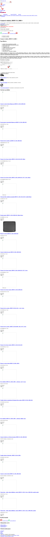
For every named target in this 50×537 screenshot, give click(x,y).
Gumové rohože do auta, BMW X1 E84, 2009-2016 (10, 252)
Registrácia (2, 5)
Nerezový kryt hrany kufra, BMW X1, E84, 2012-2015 (11, 344)
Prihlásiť (4, 4)
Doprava (4, 526)
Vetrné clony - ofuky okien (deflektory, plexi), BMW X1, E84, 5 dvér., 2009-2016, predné (18, 510)
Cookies (1, 526)
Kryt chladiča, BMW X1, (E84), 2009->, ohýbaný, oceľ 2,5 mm (13, 381)
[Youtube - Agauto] (10, 536)
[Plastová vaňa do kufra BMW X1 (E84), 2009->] (9, 361)
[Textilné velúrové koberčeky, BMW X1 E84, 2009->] (9, 453)
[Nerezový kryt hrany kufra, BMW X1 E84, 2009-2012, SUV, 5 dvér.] (9, 268)
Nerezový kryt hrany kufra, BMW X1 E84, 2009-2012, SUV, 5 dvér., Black (15, 177)
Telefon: (1, 62)
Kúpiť (1, 108)
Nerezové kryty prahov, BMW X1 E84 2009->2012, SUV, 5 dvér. (13, 326)
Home (2, 15)
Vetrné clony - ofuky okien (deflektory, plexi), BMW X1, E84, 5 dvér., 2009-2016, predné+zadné (19, 492)
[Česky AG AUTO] (1, 12)
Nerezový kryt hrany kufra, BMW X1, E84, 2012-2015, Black (12, 159)
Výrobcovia (2, 530)
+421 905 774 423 (13, 33)
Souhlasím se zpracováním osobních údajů (8, 72)
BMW (5, 15)
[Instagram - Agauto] (3, 536)
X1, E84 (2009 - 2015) (9, 15)
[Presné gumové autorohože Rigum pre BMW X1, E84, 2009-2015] (9, 120)
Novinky (1, 531)
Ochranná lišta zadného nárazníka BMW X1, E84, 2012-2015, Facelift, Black (15, 196)
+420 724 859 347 (5, 33)
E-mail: (1, 61)
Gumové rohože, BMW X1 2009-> (31, 15)
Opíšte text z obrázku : (4, 68)
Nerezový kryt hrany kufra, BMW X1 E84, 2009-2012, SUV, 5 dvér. (14, 270)
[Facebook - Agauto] (15, 535)
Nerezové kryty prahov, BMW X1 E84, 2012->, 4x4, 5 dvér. (12, 308)
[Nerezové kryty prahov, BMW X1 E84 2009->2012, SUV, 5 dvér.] (9, 324)
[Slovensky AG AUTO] (3, 12)
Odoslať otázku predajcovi (4, 73)
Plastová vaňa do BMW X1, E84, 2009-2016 (9, 233)
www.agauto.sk (2, 535)
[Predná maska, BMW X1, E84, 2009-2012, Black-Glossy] (9, 213)
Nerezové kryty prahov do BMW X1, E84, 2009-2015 (11, 140)
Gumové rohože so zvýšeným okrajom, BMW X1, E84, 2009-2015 (13, 437)
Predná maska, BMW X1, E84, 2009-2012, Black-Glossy (11, 215)
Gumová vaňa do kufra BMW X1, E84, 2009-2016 (10, 473)
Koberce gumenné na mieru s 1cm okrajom (19, 15)
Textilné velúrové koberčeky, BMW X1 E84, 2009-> (10, 455)
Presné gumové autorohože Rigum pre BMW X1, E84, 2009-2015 (13, 122)
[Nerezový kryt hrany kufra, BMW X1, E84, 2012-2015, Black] (9, 157)
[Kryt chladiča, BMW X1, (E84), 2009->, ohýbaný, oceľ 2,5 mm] (9, 379)
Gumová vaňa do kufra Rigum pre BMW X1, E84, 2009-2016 (12, 103)
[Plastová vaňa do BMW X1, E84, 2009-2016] (9, 231)
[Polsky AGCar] (5, 12)
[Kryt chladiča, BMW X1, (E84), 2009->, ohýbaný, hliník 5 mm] (9, 416)
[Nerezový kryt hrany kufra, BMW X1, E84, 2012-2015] (9, 343)
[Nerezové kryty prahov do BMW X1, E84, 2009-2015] (9, 138)
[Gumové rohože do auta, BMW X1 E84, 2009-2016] (9, 250)
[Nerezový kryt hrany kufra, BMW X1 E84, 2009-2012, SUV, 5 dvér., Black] (9, 175)
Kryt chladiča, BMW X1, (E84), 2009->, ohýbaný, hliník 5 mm (13, 418)
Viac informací (2, 16)
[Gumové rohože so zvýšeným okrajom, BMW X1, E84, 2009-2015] (9, 435)
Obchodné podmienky (3, 525)
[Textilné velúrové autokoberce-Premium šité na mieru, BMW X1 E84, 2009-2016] (9, 398)
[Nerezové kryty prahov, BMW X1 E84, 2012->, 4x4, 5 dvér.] (9, 306)
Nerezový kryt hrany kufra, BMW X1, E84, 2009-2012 (11, 289)
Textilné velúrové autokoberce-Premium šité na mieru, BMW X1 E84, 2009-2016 (16, 400)
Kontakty (1, 533)
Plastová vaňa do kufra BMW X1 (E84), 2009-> (10, 363)
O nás (1, 532)
